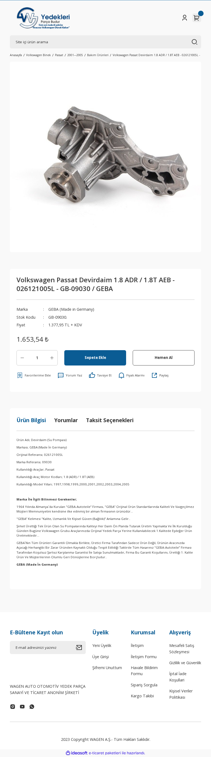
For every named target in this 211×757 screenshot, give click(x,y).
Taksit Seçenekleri (110, 420)
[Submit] (81, 647)
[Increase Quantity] (51, 357)
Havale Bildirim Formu (144, 670)
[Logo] (43, 18)
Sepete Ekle (95, 357)
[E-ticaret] (105, 753)
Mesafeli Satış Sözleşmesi (181, 648)
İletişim (137, 645)
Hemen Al (164, 357)
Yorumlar (66, 420)
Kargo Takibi (142, 695)
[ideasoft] (77, 753)
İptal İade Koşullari (178, 676)
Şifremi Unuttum (107, 667)
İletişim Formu (144, 656)
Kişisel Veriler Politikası (181, 694)
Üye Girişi (100, 656)
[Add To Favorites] (33, 375)
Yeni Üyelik (101, 645)
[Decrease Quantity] (22, 357)
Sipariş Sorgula (144, 684)
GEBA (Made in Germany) (71, 309)
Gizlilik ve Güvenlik (185, 662)
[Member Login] (184, 17)
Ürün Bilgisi (31, 420)
